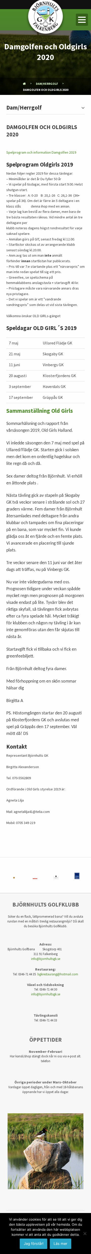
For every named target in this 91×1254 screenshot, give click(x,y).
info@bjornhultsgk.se (45, 959)
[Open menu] (82, 20)
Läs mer (60, 1243)
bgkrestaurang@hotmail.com (57, 974)
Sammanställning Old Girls (39, 410)
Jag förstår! (33, 1243)
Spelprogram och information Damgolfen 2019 (41, 152)
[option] (14, 875)
